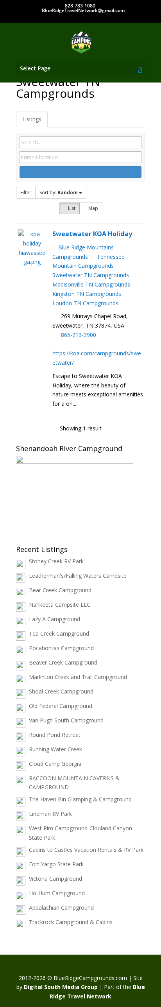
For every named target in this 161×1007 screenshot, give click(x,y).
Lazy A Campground (54, 619)
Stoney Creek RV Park (56, 561)
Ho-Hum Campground (57, 893)
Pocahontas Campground (61, 648)
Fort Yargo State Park (56, 864)
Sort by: (58, 192)
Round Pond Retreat (54, 734)
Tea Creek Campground (59, 633)
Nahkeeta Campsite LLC (59, 604)
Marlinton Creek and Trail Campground (78, 677)
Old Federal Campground (60, 706)
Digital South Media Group (61, 987)
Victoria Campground (55, 878)
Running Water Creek (55, 749)
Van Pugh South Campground (66, 720)
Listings (31, 119)
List (71, 208)
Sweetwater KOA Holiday (92, 233)
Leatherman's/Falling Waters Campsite (78, 575)
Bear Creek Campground (60, 590)
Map (92, 208)
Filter (25, 192)
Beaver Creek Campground (63, 662)
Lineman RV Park (50, 813)
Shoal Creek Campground (61, 691)
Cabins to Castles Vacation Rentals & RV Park (86, 849)
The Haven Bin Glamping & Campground (80, 799)
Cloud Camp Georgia (55, 763)
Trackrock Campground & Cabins (71, 922)
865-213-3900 (78, 335)
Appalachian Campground (61, 907)
